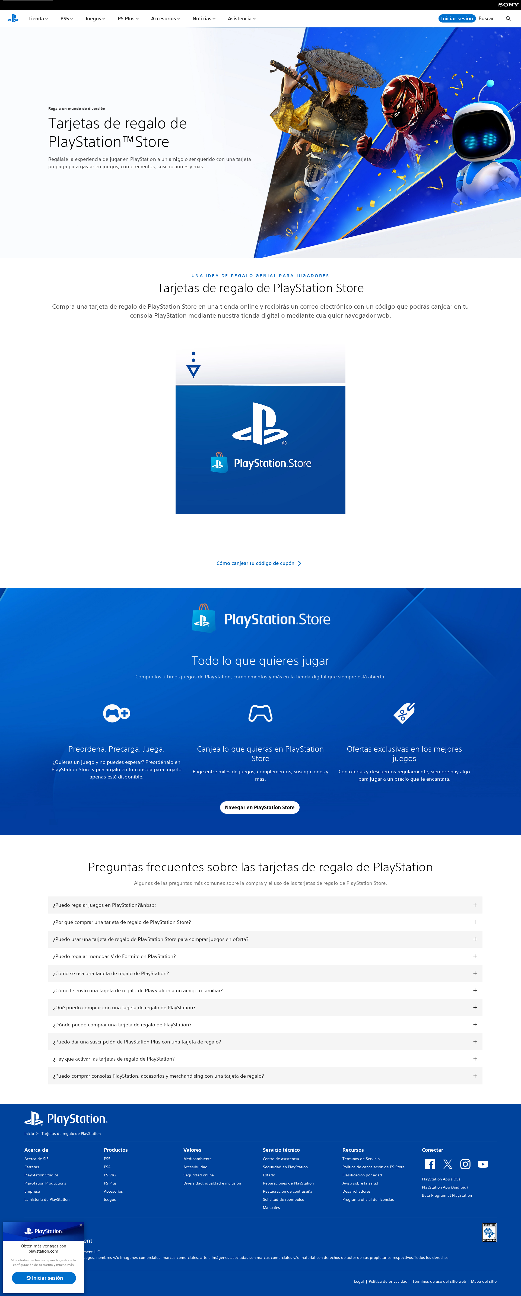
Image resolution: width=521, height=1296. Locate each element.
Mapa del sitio (484, 1281)
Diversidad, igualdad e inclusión (212, 1183)
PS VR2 (110, 1175)
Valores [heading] (192, 1150)
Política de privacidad (388, 1281)
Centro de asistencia (281, 1158)
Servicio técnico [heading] (281, 1150)
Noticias (202, 18)
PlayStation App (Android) (445, 1187)
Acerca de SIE (36, 1158)
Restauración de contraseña (287, 1191)
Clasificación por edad (362, 1175)
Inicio (29, 1133)
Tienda (36, 18)
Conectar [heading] (432, 1150)
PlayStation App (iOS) (441, 1179)
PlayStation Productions (45, 1183)
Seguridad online (198, 1175)
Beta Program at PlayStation (447, 1195)
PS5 (65, 18)
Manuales (271, 1207)
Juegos (93, 18)
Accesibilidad (195, 1166)
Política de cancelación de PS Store (373, 1166)
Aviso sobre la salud (360, 1183)
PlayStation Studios (41, 1175)
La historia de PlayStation (46, 1199)
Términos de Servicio (361, 1158)
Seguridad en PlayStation (285, 1166)
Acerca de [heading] (36, 1150)
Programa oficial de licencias (368, 1199)
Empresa (32, 1191)
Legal (359, 1281)
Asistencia (240, 18)
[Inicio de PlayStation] (13, 18)
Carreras (31, 1166)
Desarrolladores (356, 1191)
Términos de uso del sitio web (439, 1281)
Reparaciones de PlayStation (288, 1183)
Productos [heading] (116, 1150)
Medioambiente (197, 1158)
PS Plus (126, 18)
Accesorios (163, 18)
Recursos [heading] (353, 1150)
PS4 (107, 1166)
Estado (269, 1175)
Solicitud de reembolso (283, 1199)
